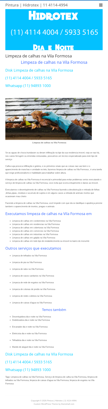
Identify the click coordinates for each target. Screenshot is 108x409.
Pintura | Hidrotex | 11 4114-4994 (36, 5)
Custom (37, 404)
